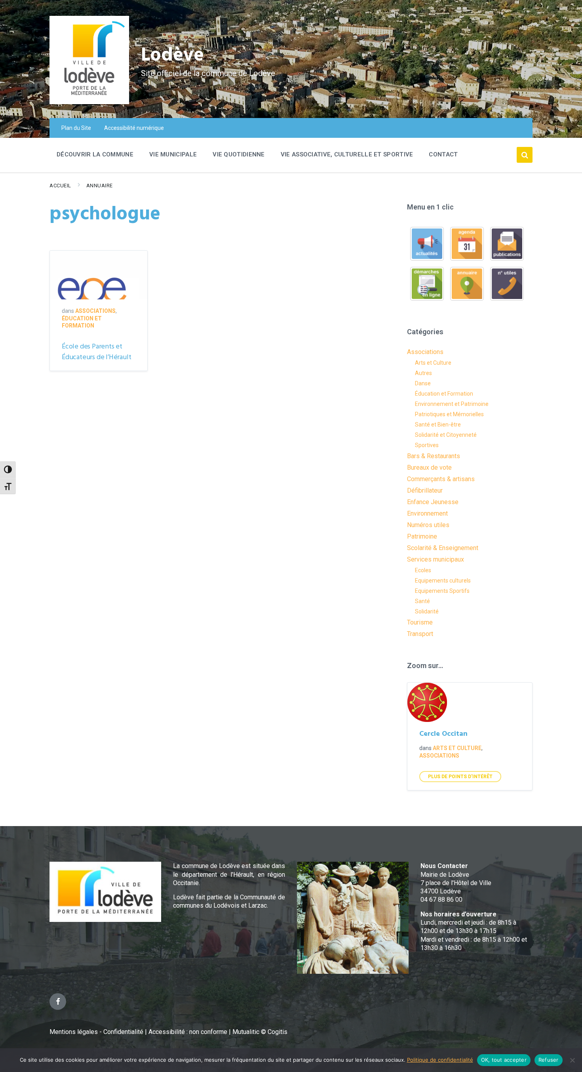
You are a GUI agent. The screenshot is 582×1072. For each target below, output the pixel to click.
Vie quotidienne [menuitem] (239, 154)
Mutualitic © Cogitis (259, 1032)
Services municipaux (435, 559)
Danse (423, 383)
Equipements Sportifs (442, 591)
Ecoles (423, 570)
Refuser (548, 1060)
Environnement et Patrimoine (452, 404)
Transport (420, 634)
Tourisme (420, 622)
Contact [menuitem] (443, 154)
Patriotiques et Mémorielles (449, 414)
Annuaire (99, 186)
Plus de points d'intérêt (460, 776)
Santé (422, 601)
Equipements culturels (443, 580)
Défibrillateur (425, 490)
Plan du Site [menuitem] (76, 128)
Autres (423, 373)
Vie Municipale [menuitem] (173, 154)
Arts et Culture (433, 363)
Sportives (427, 445)
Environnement (427, 513)
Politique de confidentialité (440, 1060)
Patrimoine (422, 536)
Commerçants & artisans (441, 479)
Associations (95, 311)
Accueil (60, 186)
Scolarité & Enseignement (442, 548)
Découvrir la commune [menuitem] (95, 154)
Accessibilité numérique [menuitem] (134, 128)
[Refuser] (572, 1060)
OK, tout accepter (504, 1060)
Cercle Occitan (443, 734)
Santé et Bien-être (438, 424)
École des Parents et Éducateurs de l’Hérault (96, 352)
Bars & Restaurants (433, 456)
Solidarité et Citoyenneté (446, 435)
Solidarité (427, 611)
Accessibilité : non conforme (188, 1032)
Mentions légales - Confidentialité (96, 1032)
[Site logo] (89, 102)
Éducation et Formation (444, 393)
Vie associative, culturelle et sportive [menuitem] (347, 154)
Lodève (172, 55)
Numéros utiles (428, 525)
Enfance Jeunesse (432, 502)
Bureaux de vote (429, 467)
